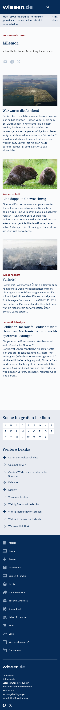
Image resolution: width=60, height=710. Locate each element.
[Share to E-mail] (5, 62)
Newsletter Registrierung (15, 698)
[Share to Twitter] (18, 62)
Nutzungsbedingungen (14, 694)
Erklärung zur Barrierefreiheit (17, 686)
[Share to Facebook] (12, 62)
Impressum (8, 675)
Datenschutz (9, 679)
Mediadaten (8, 690)
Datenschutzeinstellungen (16, 682)
